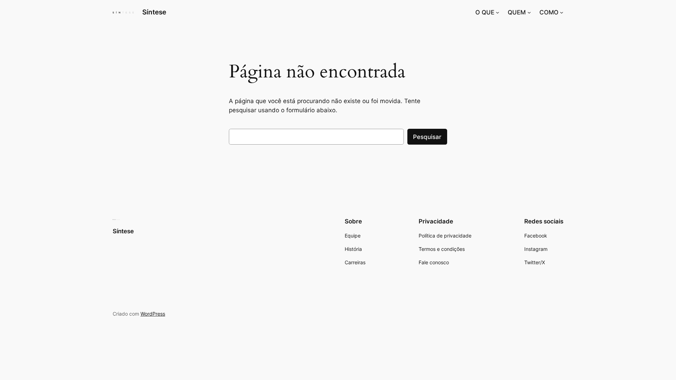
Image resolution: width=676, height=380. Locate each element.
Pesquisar (427, 136)
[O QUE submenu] (497, 12)
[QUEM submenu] (529, 12)
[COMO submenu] (561, 12)
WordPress (152, 314)
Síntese (154, 12)
